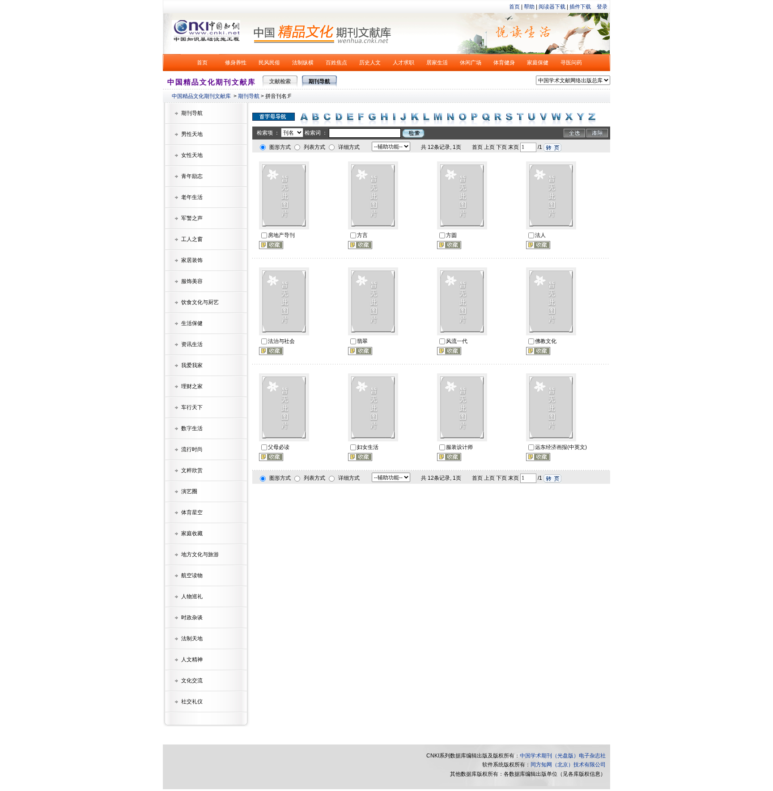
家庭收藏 (192, 533)
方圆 (451, 235)
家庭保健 (537, 62)
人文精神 (192, 659)
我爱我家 (192, 365)
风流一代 (456, 341)
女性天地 (192, 155)
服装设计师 (459, 447)
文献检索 (280, 81)
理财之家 (192, 386)
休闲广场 (470, 62)
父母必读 (278, 447)
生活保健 (192, 323)
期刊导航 (248, 96)
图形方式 (280, 147)
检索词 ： (316, 133)
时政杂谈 (192, 617)
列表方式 (314, 147)
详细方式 (349, 147)
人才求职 (403, 62)
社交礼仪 (192, 701)
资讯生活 (192, 344)
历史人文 (370, 62)
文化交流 (192, 680)
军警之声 (192, 218)
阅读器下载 (552, 7)
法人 (540, 235)
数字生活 (192, 428)
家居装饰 (192, 260)
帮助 (529, 7)
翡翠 (362, 341)
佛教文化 (545, 341)
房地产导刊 (281, 235)
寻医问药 (571, 62)
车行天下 (192, 407)
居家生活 (437, 62)
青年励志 (192, 176)
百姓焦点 (336, 62)
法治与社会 (281, 341)
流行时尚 (192, 449)
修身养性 (235, 62)
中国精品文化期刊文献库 (201, 96)
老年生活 (192, 197)
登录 (602, 7)
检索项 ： (268, 133)
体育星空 (192, 512)
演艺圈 (189, 491)
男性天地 (192, 134)
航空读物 (192, 575)
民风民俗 (269, 62)
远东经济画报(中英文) (561, 447)
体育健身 (504, 62)
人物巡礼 (192, 596)
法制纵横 (303, 62)
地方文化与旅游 (200, 554)
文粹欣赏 (192, 470)
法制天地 (192, 638)
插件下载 (580, 7)
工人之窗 (192, 239)
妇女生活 (367, 447)
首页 (514, 7)
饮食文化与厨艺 (200, 302)
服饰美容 (192, 281)
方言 (362, 235)
